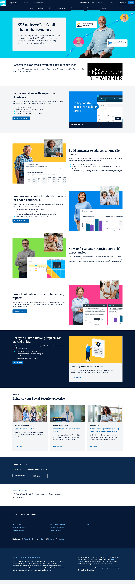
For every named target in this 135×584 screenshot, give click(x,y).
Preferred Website (84, 3)
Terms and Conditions (19, 491)
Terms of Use (16, 524)
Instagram (61, 539)
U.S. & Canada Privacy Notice (59, 524)
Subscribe (100, 3)
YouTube (41, 539)
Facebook (27, 539)
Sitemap (89, 524)
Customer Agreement (19, 527)
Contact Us (94, 3)
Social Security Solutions (25, 429)
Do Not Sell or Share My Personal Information (26, 557)
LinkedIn (51, 539)
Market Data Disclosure (57, 531)
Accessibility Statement (57, 527)
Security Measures (18, 531)
